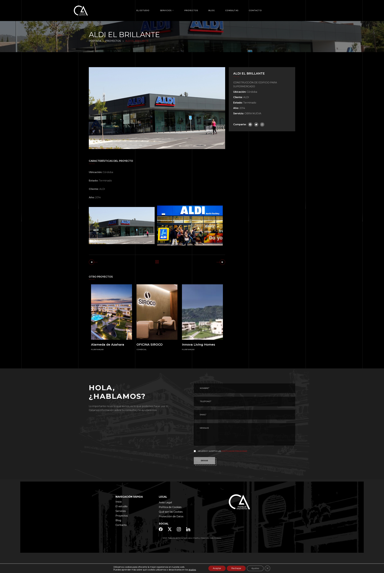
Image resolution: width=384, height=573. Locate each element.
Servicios (166, 10)
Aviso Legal (165, 502)
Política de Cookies (170, 507)
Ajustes (255, 568)
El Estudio (143, 10)
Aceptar (217, 568)
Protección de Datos (171, 516)
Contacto (255, 10)
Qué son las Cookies (171, 511)
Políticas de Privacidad (234, 451)
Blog (211, 10)
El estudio (122, 506)
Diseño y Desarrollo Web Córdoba (207, 538)
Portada (95, 41)
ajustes (192, 569)
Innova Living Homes (198, 344)
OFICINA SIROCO (149, 344)
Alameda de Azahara (107, 344)
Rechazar (236, 568)
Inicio (119, 501)
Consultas (231, 10)
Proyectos (191, 10)
